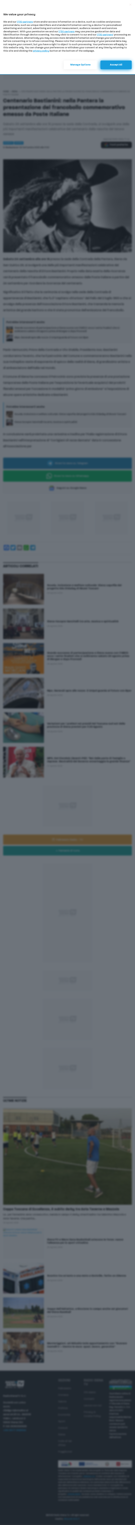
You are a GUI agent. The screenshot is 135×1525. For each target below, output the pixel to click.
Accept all (116, 65)
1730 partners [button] (25, 22)
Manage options (80, 65)
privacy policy (41, 51)
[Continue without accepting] (130, 4)
